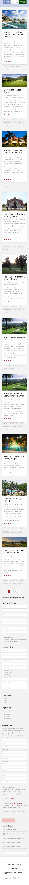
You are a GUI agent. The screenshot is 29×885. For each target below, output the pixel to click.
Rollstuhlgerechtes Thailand (10, 829)
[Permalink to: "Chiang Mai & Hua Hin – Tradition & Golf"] (14, 542)
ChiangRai (5, 365)
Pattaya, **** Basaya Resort (13, 499)
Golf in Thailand (13, 119)
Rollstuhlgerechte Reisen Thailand (11, 846)
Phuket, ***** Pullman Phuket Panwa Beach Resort (13, 34)
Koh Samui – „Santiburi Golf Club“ (14, 338)
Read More (7, 61)
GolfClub (11, 365)
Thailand (5, 125)
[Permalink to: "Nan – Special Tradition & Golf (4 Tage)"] (14, 201)
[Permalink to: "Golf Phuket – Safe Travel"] (14, 80)
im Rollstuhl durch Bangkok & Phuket (12, 842)
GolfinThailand (6, 122)
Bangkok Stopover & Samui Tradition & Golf (14, 394)
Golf (9, 528)
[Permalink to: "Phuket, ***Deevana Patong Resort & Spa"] (14, 139)
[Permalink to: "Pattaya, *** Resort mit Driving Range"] (14, 443)
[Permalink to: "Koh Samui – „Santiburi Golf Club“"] (14, 326)
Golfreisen (17, 66)
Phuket (21, 122)
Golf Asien (5, 119)
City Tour (5, 66)
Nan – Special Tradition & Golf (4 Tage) (14, 215)
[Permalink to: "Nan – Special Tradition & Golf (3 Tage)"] (14, 264)
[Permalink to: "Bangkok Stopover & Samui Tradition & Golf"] (14, 382)
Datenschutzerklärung (16, 803)
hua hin (21, 528)
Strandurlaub (6, 531)
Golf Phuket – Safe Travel (12, 91)
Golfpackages (19, 365)
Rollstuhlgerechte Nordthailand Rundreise (13, 838)
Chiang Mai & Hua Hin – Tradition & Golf (14, 551)
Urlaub (19, 531)
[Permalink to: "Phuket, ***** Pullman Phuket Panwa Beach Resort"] (14, 19)
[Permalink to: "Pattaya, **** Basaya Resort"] (14, 488)
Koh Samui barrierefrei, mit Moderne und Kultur (13, 834)
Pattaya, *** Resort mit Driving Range (14, 457)
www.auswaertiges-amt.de (18, 793)
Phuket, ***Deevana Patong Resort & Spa (13, 151)
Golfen (11, 66)
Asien (4, 528)
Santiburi (5, 368)
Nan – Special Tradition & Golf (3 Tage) (14, 278)
